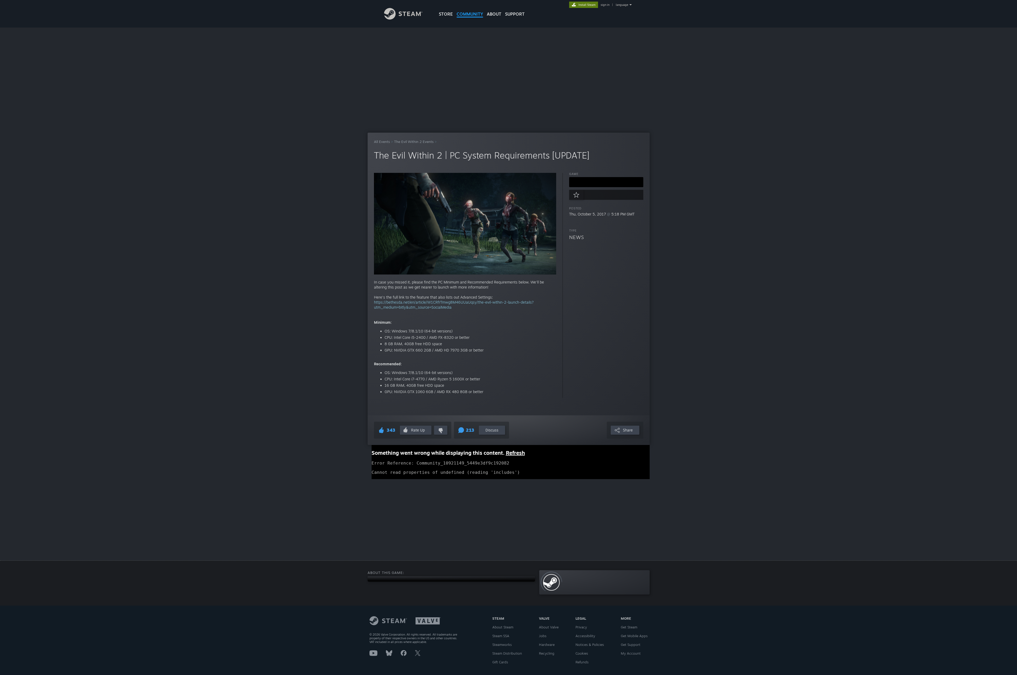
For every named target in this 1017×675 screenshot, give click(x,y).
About (494, 14)
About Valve (549, 627)
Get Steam (629, 627)
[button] (606, 182)
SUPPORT (515, 14)
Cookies (582, 653)
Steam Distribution (507, 653)
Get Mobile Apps (634, 636)
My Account (631, 653)
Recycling (546, 653)
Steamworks (502, 644)
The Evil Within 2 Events (414, 142)
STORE (446, 14)
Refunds (582, 662)
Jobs (542, 636)
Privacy (581, 627)
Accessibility (585, 636)
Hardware (547, 644)
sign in (605, 5)
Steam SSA (500, 636)
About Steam (502, 627)
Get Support (630, 644)
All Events (382, 142)
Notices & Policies (590, 644)
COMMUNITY (470, 14)
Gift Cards (500, 662)
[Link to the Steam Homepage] (403, 18)
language (622, 5)
